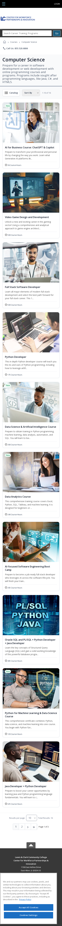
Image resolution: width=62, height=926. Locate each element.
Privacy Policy (25, 899)
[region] (28, 898)
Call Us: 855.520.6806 (15, 48)
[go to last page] (34, 827)
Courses (13, 42)
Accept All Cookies (28, 907)
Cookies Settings (28, 915)
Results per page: (17, 818)
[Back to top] (31, 859)
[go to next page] (28, 827)
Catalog (13, 92)
